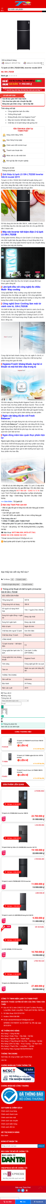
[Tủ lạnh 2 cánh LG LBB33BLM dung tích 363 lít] (23, 902)
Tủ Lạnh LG (32, 486)
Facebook (39, 1202)
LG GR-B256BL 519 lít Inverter (12, 949)
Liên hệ (3, 1060)
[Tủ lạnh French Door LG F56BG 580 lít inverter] (10, 771)
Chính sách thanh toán (9, 1114)
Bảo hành (4, 1135)
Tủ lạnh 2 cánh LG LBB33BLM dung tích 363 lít (17, 915)
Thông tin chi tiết (8, 168)
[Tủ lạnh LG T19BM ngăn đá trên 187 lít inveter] (10, 756)
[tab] (23, 168)
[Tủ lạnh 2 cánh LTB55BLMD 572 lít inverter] (23, 868)
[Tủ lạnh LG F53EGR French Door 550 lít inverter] (10, 741)
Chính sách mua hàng (9, 1111)
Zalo (24, 1202)
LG (12, 579)
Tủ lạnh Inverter (27, 584)
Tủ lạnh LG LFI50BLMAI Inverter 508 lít (15, 813)
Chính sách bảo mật (8, 1117)
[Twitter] (22, 1190)
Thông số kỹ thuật (8, 170)
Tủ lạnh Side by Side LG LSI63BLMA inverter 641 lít (19, 847)
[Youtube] (26, 1190)
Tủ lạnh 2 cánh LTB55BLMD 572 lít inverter (16, 881)
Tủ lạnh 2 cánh (21, 579)
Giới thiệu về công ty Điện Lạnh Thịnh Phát (16, 1057)
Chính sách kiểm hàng (9, 1124)
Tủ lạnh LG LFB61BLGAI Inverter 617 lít (15, 983)
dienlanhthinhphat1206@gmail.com (20, 538)
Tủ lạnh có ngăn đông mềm (10, 584)
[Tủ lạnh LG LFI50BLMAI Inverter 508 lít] (23, 800)
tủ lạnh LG (29, 238)
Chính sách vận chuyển (9, 1121)
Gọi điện (8, 1202)
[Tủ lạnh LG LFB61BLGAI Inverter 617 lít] (23, 970)
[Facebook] (19, 1190)
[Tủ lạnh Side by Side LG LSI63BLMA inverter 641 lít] (23, 834)
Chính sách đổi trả (8, 1127)
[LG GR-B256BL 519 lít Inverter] (23, 936)
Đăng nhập (7, 696)
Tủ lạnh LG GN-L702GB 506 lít (12, 180)
